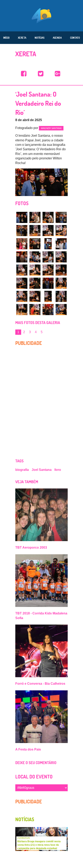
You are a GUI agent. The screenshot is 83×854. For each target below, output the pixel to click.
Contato (75, 37)
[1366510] (61, 296)
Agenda (57, 37)
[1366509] (48, 296)
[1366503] (21, 283)
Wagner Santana (51, 128)
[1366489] (48, 230)
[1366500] (35, 270)
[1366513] (48, 309)
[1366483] (21, 217)
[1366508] (35, 296)
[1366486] (61, 217)
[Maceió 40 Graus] (41, 15)
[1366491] (21, 243)
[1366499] (21, 270)
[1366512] (35, 309)
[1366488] (35, 230)
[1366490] (61, 230)
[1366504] (35, 283)
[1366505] (48, 283)
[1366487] (21, 230)
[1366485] (48, 217)
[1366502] (61, 270)
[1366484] (35, 217)
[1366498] (61, 256)
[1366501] (48, 270)
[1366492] (35, 243)
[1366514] (61, 309)
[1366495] (21, 256)
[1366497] (48, 256)
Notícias (40, 37)
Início (6, 37)
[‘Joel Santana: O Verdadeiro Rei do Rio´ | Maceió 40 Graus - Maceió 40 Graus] (23, 73)
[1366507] (21, 296)
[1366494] (61, 243)
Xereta (22, 37)
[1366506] (61, 283)
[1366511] (21, 309)
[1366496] (35, 256)
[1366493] (48, 243)
